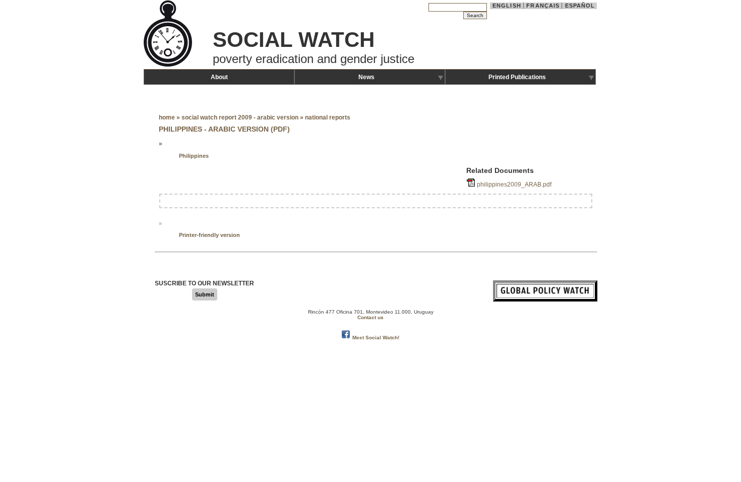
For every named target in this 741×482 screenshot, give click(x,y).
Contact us (370, 317)
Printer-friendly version (209, 235)
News (366, 77)
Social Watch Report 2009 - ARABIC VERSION (239, 117)
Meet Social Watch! (375, 337)
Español (580, 6)
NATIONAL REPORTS (327, 117)
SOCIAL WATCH (294, 39)
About (219, 77)
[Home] (169, 65)
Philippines (194, 156)
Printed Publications (517, 77)
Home (167, 117)
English (506, 6)
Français (543, 6)
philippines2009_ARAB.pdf (514, 184)
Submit (204, 294)
